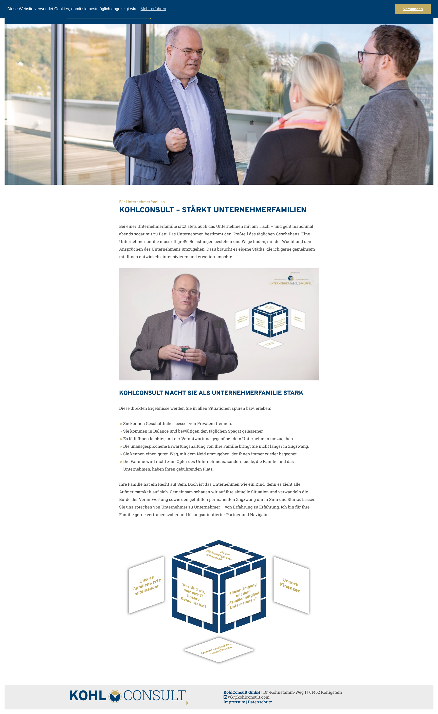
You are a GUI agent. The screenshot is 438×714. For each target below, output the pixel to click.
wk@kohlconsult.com (248, 697)
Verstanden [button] (413, 9)
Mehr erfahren (153, 9)
